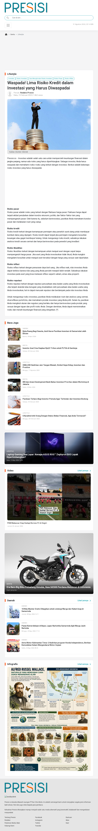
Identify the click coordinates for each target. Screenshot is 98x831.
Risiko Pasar (58, 78)
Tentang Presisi (10, 817)
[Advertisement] (49, 189)
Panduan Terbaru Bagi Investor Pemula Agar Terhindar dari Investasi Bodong (55, 399)
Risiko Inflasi (69, 78)
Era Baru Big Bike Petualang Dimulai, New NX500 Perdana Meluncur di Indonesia (48, 587)
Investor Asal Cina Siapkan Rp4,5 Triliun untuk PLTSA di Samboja (50, 348)
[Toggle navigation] (8, 25)
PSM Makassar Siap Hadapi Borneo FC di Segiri (27, 523)
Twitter (37, 823)
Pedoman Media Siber (12, 823)
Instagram (38, 820)
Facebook (38, 817)
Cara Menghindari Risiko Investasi (40, 78)
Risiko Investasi (22, 78)
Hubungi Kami (9, 826)
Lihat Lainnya (85, 470)
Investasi (11, 78)
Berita (13, 34)
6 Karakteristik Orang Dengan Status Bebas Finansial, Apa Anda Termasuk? (54, 416)
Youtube (38, 826)
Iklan (67, 820)
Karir (67, 823)
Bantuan (69, 817)
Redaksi (7, 820)
